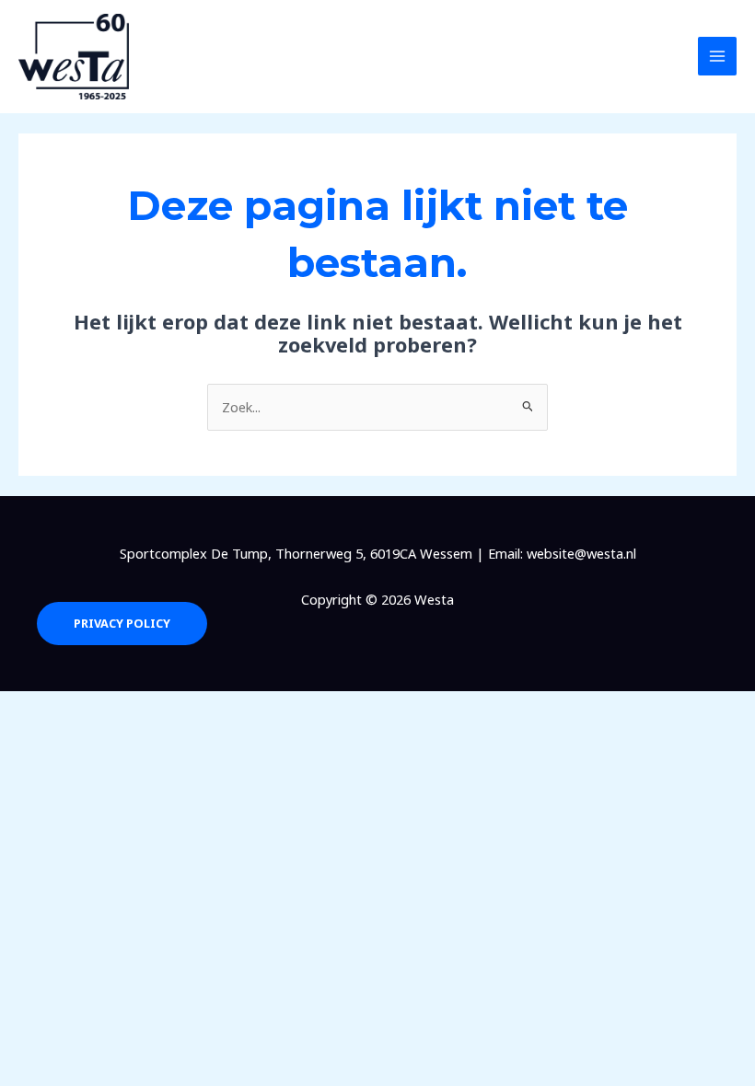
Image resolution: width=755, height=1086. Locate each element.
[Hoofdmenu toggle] (717, 56)
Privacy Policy (122, 623)
